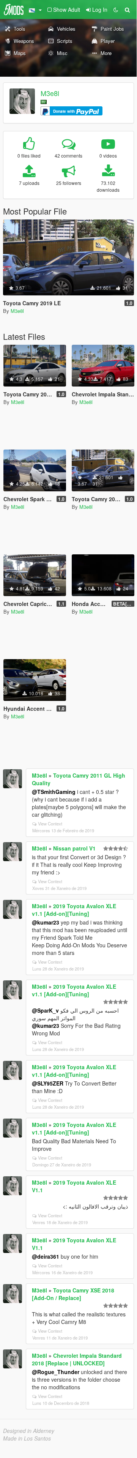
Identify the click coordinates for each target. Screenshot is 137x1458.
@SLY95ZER (47, 1083)
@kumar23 (45, 922)
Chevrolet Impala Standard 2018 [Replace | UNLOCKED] (77, 1359)
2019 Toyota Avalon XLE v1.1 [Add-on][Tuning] (74, 909)
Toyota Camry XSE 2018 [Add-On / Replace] (73, 1294)
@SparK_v (45, 1010)
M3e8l (50, 93)
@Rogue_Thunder (55, 1372)
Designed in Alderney (28, 1430)
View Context (50, 824)
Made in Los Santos (27, 1438)
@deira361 (45, 1256)
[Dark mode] (115, 9)
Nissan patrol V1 (74, 848)
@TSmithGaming (54, 791)
